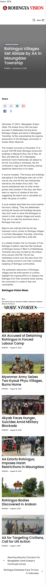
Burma (12, 302)
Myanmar (32, 302)
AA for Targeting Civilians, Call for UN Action (23, 539)
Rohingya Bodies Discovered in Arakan (19, 502)
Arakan (7, 302)
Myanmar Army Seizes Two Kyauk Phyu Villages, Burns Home (22, 381)
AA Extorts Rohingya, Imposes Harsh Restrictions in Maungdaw (23, 463)
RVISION (7, 68)
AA (3, 302)
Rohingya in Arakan (11, 44)
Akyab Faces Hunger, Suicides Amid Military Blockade (20, 422)
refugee (5, 304)
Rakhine (39, 302)
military (25, 302)
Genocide (19, 302)
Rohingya (11, 304)
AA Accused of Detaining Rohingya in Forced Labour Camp (22, 339)
